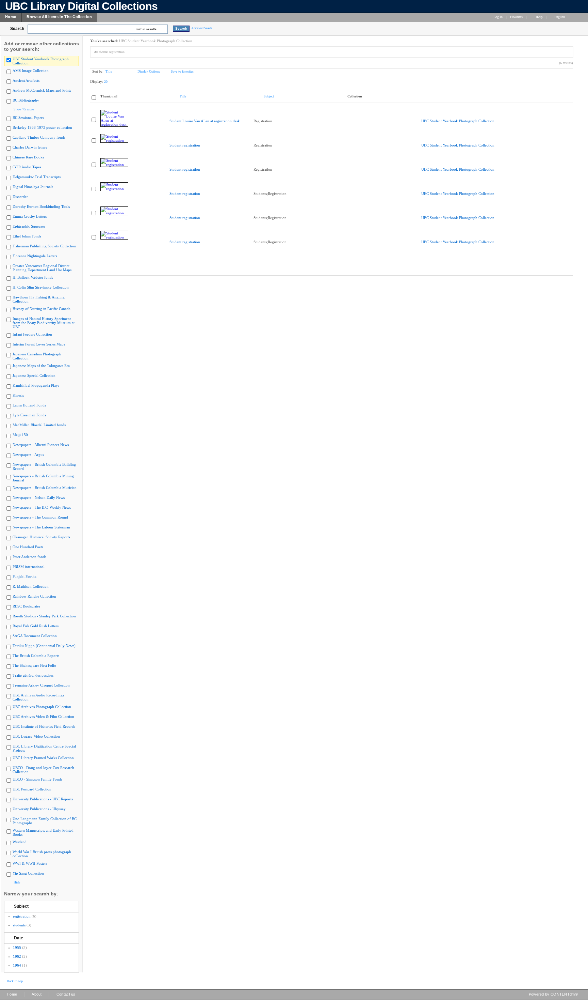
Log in (498, 17)
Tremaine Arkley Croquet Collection (41, 685)
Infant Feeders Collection (32, 334)
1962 (17, 956)
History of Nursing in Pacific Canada (41, 309)
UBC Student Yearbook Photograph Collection (457, 121)
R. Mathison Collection (31, 586)
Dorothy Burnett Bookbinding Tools (41, 206)
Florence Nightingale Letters (35, 256)
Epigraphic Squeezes (29, 226)
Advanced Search (201, 28)
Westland (20, 842)
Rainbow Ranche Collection (34, 596)
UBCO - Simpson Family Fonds (37, 779)
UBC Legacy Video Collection (36, 736)
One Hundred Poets (28, 547)
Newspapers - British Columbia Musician (45, 488)
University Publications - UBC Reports (43, 799)
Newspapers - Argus (28, 454)
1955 (17, 947)
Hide (17, 882)
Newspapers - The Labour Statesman (41, 527)
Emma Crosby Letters (30, 216)
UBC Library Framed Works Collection (43, 758)
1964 (17, 965)
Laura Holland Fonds (29, 405)
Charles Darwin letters (30, 147)
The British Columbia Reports (36, 655)
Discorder (20, 197)
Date (18, 938)
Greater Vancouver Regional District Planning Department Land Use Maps (42, 268)
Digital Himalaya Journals (33, 187)
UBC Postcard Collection (32, 789)
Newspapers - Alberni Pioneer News (41, 445)
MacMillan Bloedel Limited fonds (39, 425)
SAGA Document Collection (35, 636)
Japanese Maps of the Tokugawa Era (41, 366)
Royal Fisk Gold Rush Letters (36, 626)
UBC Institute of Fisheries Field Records (44, 726)
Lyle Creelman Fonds (29, 415)
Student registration (184, 145)
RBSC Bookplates (26, 606)
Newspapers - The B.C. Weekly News (42, 507)
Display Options (148, 71)
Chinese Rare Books (28, 157)
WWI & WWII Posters (30, 863)
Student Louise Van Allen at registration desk (204, 121)
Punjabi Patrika (24, 576)
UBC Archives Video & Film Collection (43, 716)
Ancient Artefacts (26, 80)
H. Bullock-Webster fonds (33, 277)
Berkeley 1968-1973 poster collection (42, 127)
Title (108, 71)
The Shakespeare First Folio (34, 665)
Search (17, 28)
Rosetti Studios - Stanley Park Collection (44, 616)
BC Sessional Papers (28, 118)
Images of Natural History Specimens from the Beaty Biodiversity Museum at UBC (44, 323)
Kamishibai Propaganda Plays (36, 385)
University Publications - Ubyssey (39, 809)
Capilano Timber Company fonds (39, 137)
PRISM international (29, 567)
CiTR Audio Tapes (27, 167)
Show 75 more (24, 109)
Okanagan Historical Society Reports (41, 537)
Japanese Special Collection (34, 375)
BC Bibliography (26, 100)
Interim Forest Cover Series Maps (39, 344)
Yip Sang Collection (28, 873)
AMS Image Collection (31, 70)
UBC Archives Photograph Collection (42, 707)
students (19, 925)
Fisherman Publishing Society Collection (44, 246)
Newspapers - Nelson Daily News (39, 497)
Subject (21, 906)
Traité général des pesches (33, 675)
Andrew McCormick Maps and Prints (42, 90)
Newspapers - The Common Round (40, 517)
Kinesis (18, 395)
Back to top (15, 981)
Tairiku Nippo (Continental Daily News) (44, 646)
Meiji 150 (20, 435)
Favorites (516, 17)
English (560, 17)
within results (146, 29)
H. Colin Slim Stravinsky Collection (41, 287)
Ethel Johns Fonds (27, 236)
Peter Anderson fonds (29, 557)
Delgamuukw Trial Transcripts (37, 177)
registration (22, 916)
